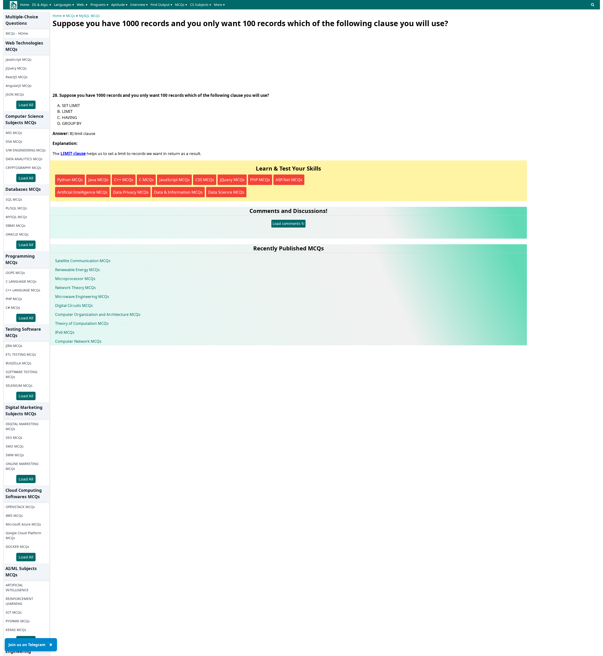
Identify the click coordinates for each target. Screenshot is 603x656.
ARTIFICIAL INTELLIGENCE (17, 587)
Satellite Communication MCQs (82, 260)
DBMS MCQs (15, 225)
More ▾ (219, 4)
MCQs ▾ (181, 4)
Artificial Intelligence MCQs (82, 192)
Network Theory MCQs (75, 287)
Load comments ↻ (288, 223)
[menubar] (123, 4)
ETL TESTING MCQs (21, 354)
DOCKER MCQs (17, 546)
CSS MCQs (204, 179)
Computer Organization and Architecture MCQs (97, 314)
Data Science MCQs (226, 192)
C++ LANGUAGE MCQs (23, 290)
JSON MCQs (15, 94)
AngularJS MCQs (19, 85)
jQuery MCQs (16, 68)
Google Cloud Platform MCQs (23, 535)
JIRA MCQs (14, 345)
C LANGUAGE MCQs (21, 281)
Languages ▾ (64, 4)
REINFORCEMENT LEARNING (19, 601)
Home (24, 4)
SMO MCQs (15, 446)
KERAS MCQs (16, 629)
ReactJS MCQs (17, 77)
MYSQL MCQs (16, 217)
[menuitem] (26, 4)
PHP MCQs (14, 299)
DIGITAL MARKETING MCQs (22, 426)
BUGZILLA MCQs (18, 363)
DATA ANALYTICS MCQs (24, 159)
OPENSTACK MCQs (20, 507)
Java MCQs (98, 179)
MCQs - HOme (17, 33)
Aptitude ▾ (119, 4)
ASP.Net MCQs (289, 179)
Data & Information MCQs (178, 192)
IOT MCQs (14, 612)
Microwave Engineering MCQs (82, 296)
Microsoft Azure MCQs (23, 524)
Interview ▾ (139, 4)
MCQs (70, 16)
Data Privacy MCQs (130, 192)
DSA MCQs (14, 141)
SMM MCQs (15, 455)
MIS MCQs (14, 132)
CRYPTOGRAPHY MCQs (23, 167)
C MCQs (146, 179)
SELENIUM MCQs (19, 385)
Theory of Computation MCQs (82, 323)
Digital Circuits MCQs (74, 305)
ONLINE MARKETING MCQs (22, 466)
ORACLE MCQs (17, 234)
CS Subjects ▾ (200, 4)
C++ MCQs (123, 179)
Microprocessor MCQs (75, 278)
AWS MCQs (14, 515)
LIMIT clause (73, 153)
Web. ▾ (82, 4)
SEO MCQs (14, 437)
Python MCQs (70, 179)
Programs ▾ (99, 4)
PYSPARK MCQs (18, 621)
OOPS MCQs (15, 272)
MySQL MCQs (89, 16)
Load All (26, 104)
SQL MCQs (14, 199)
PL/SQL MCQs (16, 208)
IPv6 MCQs (64, 332)
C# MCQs (13, 307)
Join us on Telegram (26, 644)
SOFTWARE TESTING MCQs (21, 374)
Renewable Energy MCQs (77, 269)
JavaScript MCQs (19, 59)
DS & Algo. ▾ (41, 4)
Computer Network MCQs (78, 341)
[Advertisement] (88, 58)
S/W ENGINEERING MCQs (26, 150)
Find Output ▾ (161, 4)
